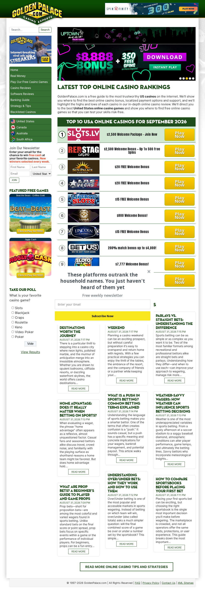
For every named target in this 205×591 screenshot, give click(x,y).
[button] (103, 280)
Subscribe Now (103, 316)
